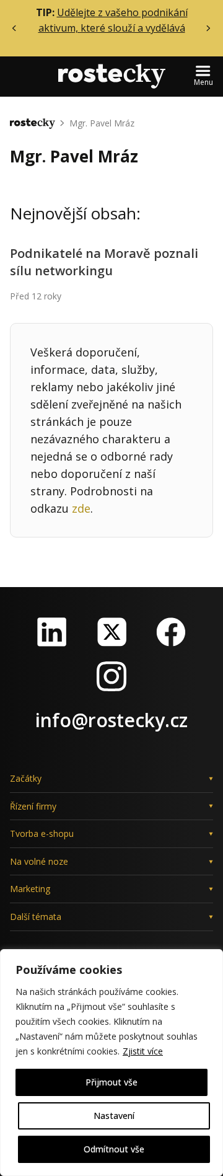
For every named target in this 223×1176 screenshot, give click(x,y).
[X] (111, 632)
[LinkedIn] (52, 632)
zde (81, 508)
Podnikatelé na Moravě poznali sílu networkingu (104, 262)
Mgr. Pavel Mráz (101, 123)
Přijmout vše (111, 1082)
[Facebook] (171, 632)
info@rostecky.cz (111, 720)
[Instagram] (111, 676)
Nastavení (114, 1115)
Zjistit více (143, 1051)
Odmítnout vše (114, 1149)
